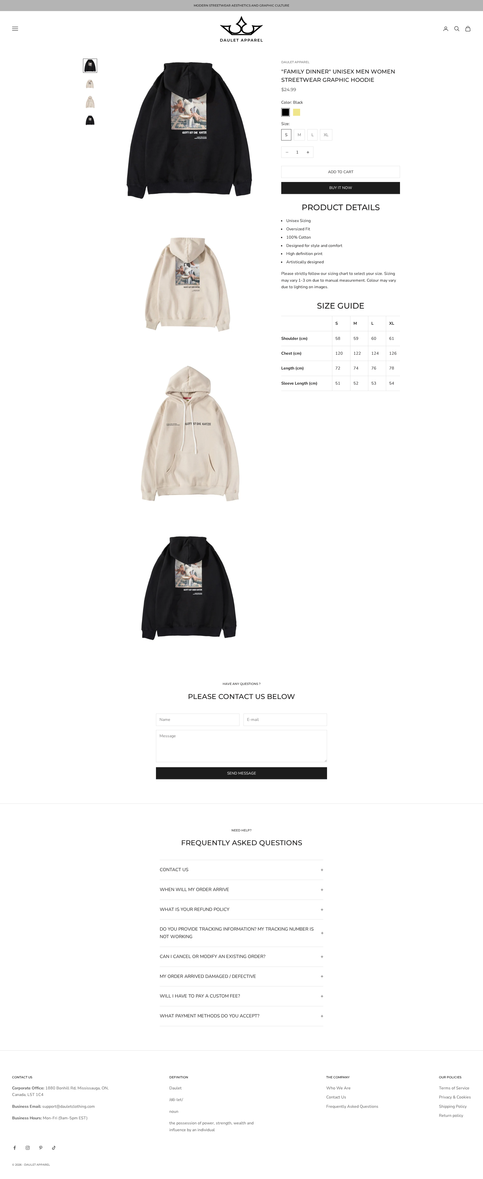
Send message (241, 773)
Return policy (451, 1115)
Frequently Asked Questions (352, 1106)
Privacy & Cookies (455, 1097)
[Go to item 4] (90, 120)
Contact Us (336, 1097)
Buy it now (340, 187)
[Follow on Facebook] (14, 1147)
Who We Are (338, 1088)
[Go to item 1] (90, 66)
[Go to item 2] (90, 84)
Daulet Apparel (295, 62)
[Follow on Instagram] (27, 1147)
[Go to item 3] (90, 102)
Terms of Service (454, 1088)
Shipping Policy (453, 1106)
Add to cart (340, 171)
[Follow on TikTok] (53, 1147)
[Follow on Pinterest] (40, 1147)
